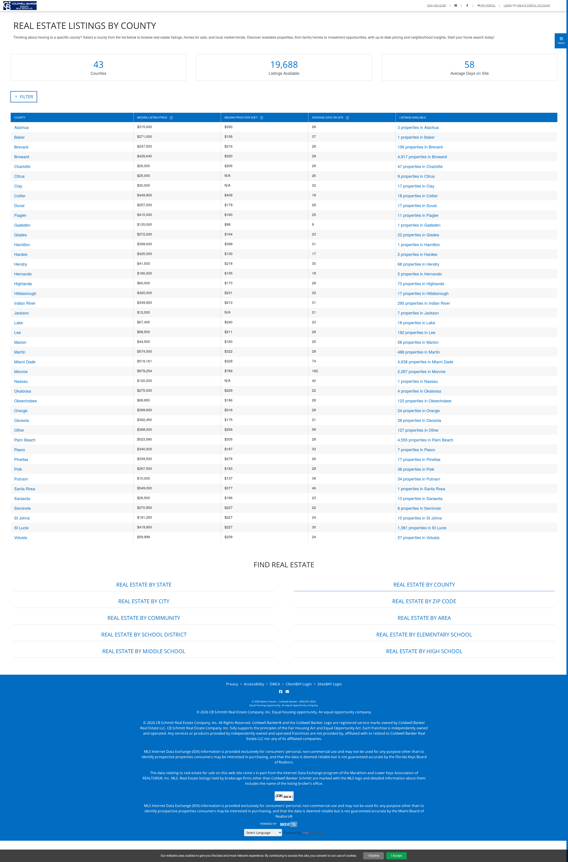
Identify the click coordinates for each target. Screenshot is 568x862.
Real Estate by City (143, 601)
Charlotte (22, 166)
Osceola (21, 420)
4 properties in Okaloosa (419, 391)
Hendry (20, 264)
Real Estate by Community (143, 617)
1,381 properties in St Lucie (422, 527)
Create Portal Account (533, 5)
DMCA (275, 684)
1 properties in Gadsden (419, 225)
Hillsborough (25, 293)
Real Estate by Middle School (143, 651)
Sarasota (22, 498)
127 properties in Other (418, 430)
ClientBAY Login (299, 684)
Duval (19, 205)
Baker (19, 137)
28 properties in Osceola (419, 420)
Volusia (20, 537)
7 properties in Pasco (416, 449)
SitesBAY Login (330, 684)
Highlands (23, 283)
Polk (18, 469)
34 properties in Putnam (419, 479)
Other (19, 430)
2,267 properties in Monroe (422, 371)
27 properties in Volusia (418, 537)
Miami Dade (25, 361)
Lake (18, 322)
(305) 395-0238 (436, 5)
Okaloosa (22, 391)
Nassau (21, 381)
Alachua (21, 127)
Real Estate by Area (424, 617)
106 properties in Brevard (420, 147)
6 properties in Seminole (419, 508)
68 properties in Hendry (418, 264)
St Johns (22, 518)
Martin (20, 352)
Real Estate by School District (144, 634)
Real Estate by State (144, 584)
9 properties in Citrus (416, 176)
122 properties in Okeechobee (424, 400)
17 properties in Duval (417, 205)
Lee (17, 332)
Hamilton (22, 244)
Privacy (232, 684)
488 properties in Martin (419, 352)
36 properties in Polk (416, 469)
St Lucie (21, 527)
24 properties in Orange (419, 410)
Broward (21, 156)
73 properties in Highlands (421, 283)
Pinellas (21, 459)
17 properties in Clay (416, 186)
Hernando (23, 274)
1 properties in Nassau (418, 381)
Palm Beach (25, 440)
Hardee (20, 254)
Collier (20, 195)
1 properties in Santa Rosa (421, 488)
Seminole (22, 508)
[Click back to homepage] (18, 5)
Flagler (20, 215)
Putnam (21, 479)
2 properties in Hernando (420, 274)
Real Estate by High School (424, 651)
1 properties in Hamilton (419, 244)
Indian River (25, 303)
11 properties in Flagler (418, 215)
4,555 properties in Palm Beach (425, 440)
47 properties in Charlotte (420, 166)
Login (508, 5)
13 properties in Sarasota (420, 498)
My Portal (487, 5)
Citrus (19, 176)
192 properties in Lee (416, 332)
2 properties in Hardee (417, 254)
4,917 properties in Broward (422, 156)
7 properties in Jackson (418, 313)
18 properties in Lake (416, 322)
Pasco (19, 449)
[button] (561, 40)
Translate (317, 832)
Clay (18, 186)
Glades (20, 234)
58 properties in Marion (418, 342)
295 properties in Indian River (424, 303)
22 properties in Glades (418, 234)
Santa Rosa (24, 488)
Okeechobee (25, 400)
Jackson (21, 313)
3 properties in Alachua (418, 127)
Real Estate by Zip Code (424, 601)
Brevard (21, 147)
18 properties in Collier (418, 195)
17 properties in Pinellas (419, 459)
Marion (20, 342)
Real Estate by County (424, 584)
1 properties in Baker (416, 137)
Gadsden (22, 225)
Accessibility (254, 684)
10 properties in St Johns (420, 518)
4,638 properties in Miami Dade (425, 361)
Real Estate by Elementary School (424, 634)
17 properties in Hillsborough (423, 293)
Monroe (21, 371)
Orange (21, 410)
